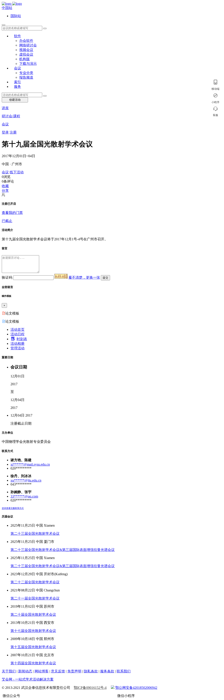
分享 (5, 190)
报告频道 (26, 77)
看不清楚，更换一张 (84, 277)
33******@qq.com (24, 496)
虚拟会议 (26, 54)
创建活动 (15, 99)
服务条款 (107, 671)
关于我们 (9, 671)
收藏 (5, 186)
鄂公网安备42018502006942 (136, 687)
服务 (17, 86)
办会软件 (26, 40)
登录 (5, 132)
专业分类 (26, 73)
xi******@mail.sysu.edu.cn (30, 464)
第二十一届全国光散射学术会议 (35, 598)
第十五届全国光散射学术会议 (33, 647)
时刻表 (22, 339)
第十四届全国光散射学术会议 (33, 663)
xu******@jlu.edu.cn (25, 480)
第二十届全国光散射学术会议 (33, 614)
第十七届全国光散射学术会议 (33, 631)
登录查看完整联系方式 (13, 508)
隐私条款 (91, 671)
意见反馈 (58, 671)
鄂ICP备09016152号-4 (90, 687)
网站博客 (42, 671)
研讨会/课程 (11, 116)
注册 (13, 132)
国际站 (15, 16)
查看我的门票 (12, 213)
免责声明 (74, 671)
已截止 (7, 221)
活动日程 (17, 334)
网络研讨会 (28, 45)
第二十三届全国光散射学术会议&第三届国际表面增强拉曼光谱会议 (62, 550)
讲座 (5, 108)
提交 (105, 277)
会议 (17, 68)
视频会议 (26, 50)
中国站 (7, 8)
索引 (17, 82)
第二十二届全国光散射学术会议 (35, 582)
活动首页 (17, 329)
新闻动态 (25, 671)
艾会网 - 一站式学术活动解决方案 (28, 679)
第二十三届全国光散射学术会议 (35, 533)
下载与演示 (28, 63)
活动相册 (17, 343)
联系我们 (124, 671)
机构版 (24, 59)
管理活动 (17, 348)
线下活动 (17, 172)
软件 (17, 36)
